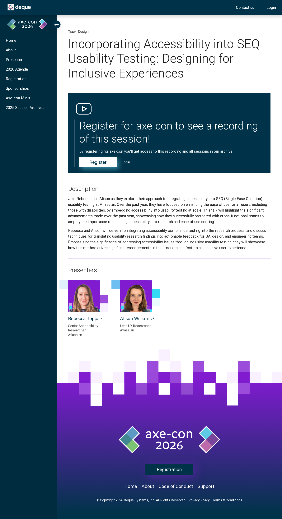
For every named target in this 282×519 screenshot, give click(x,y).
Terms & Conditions (227, 500)
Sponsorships (17, 88)
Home (11, 40)
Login (271, 7)
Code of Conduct (176, 486)
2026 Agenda (17, 69)
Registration (16, 79)
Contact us (245, 7)
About (11, 50)
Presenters (15, 59)
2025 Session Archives (25, 107)
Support (206, 486)
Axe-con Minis (18, 98)
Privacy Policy (199, 500)
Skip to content (3, 2)
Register (98, 162)
